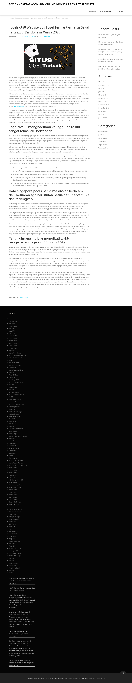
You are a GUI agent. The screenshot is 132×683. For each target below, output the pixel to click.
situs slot (12, 426)
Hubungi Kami (105, 11)
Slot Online (102, 141)
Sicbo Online (13, 500)
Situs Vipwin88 (13, 563)
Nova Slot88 (13, 336)
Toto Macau (13, 326)
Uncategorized (103, 148)
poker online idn (14, 519)
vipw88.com (13, 387)
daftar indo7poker (15, 512)
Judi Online (118, 11)
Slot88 (11, 360)
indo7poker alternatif (16, 480)
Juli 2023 (101, 88)
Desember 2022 (103, 105)
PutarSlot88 (13, 338)
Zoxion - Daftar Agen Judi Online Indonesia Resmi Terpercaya (51, 4)
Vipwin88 (12, 324)
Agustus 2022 (102, 111)
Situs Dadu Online (22, 600)
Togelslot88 (13, 321)
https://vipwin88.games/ (17, 382)
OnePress (85, 678)
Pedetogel (12, 536)
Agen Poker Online (15, 487)
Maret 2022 (102, 115)
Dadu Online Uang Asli (16, 590)
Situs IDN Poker (22, 643)
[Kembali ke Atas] (123, 673)
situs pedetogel (14, 414)
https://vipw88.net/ (15, 353)
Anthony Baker (46, 37)
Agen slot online (14, 448)
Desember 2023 (103, 85)
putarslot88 (12, 451)
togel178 (12, 331)
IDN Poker (12, 424)
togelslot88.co (19, 106)
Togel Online (24, 297)
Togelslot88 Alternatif (16, 429)
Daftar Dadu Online (15, 509)
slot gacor (12, 558)
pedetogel (12, 409)
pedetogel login (14, 504)
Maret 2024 (102, 82)
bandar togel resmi (15, 541)
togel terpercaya (14, 416)
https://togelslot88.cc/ (16, 370)
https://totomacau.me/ (16, 404)
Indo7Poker (12, 490)
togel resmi (12, 529)
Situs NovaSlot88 (14, 568)
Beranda (92, 11)
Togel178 (12, 377)
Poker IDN (12, 514)
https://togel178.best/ (16, 463)
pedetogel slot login (15, 412)
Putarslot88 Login (15, 553)
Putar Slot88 (13, 468)
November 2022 (103, 108)
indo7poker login (14, 517)
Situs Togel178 (14, 380)
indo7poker (12, 443)
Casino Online (103, 132)
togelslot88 (12, 453)
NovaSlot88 (13, 343)
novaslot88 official (15, 548)
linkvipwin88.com (14, 392)
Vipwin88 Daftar (14, 363)
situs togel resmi (14, 407)
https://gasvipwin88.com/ (17, 394)
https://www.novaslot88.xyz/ (18, 436)
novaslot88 (12, 402)
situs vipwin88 (13, 551)
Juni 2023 (101, 92)
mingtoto (12, 539)
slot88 (11, 397)
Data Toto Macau (15, 502)
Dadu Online (13, 497)
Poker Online (102, 138)
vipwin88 (12, 372)
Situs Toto (12, 421)
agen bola (12, 570)
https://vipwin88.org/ (15, 358)
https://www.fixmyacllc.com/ (18, 355)
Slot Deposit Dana (15, 365)
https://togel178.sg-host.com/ (19, 465)
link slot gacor (13, 531)
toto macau (13, 431)
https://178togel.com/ (16, 460)
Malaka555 (12, 368)
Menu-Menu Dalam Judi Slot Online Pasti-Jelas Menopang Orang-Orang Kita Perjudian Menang (110, 51)
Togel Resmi (13, 534)
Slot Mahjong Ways (15, 485)
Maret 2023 (102, 95)
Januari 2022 (102, 118)
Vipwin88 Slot (13, 375)
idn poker (12, 333)
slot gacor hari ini (14, 458)
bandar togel (13, 434)
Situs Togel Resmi (15, 399)
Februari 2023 (103, 98)
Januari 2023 (102, 101)
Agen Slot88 (13, 482)
